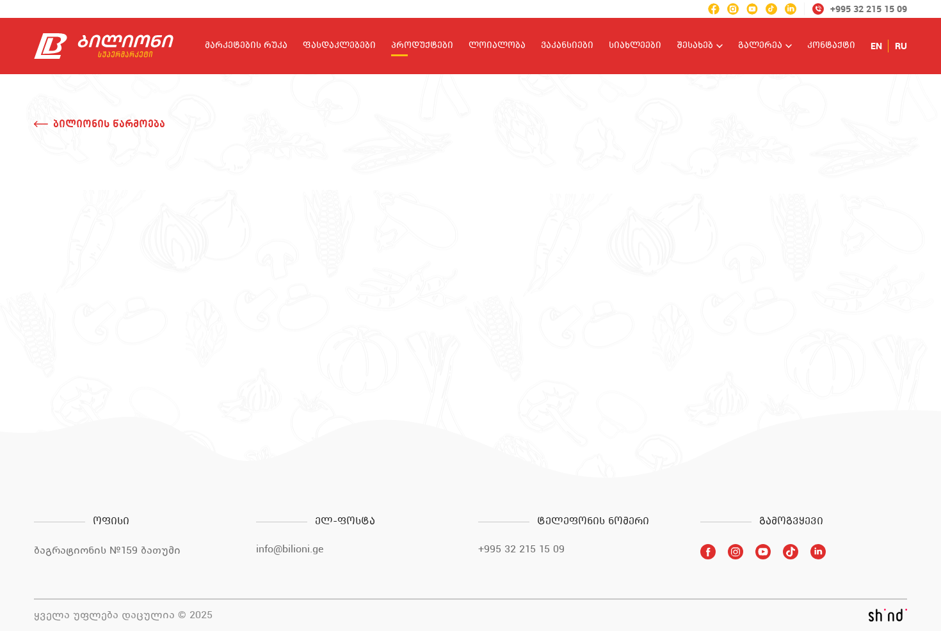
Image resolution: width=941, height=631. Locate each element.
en (876, 46)
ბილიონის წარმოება (109, 124)
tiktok (771, 9)
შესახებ (695, 46)
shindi (887, 615)
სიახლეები (635, 46)
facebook (714, 9)
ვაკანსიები (567, 46)
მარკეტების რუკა (246, 46)
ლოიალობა (497, 46)
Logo (103, 46)
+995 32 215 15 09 (521, 549)
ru (901, 46)
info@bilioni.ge (289, 549)
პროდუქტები (422, 46)
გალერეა (760, 46)
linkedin (790, 9)
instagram (733, 9)
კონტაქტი (831, 46)
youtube (752, 9)
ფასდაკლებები (339, 46)
